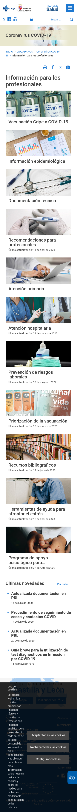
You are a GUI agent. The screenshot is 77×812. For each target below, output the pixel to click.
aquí (19, 758)
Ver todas (62, 584)
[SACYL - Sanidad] (9, 8)
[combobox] (58, 19)
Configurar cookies (48, 759)
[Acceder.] (32, 19)
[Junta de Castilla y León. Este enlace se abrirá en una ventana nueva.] (24, 8)
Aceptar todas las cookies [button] (48, 735)
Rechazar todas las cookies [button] (48, 747)
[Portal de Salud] (52, 7)
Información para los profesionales (32, 55)
